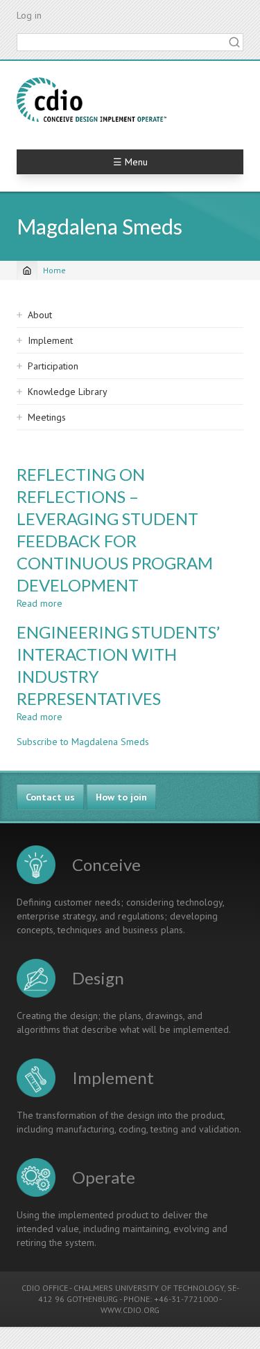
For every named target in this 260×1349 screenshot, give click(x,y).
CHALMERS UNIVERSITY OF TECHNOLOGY (148, 1288)
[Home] (91, 99)
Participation (53, 366)
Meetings (47, 417)
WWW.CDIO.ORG (130, 1310)
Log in (29, 15)
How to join (121, 797)
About (40, 315)
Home (54, 270)
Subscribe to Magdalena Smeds (83, 741)
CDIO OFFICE (44, 1288)
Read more (39, 603)
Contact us (50, 797)
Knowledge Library (67, 391)
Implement (50, 340)
